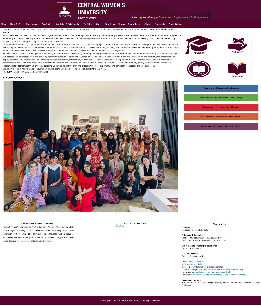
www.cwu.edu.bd (195, 264)
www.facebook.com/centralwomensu (207, 267)
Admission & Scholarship (67, 24)
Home (4, 24)
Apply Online (255, 3)
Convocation (160, 24)
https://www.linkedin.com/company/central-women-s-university (218, 275)
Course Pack (134, 24)
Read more (49, 241)
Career (99, 24)
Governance (31, 24)
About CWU (15, 24)
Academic (46, 24)
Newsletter (110, 24)
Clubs (147, 24)
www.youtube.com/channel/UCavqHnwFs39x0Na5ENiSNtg (216, 269)
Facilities (87, 24)
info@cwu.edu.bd (196, 262)
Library (121, 24)
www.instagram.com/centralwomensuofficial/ (210, 272)
